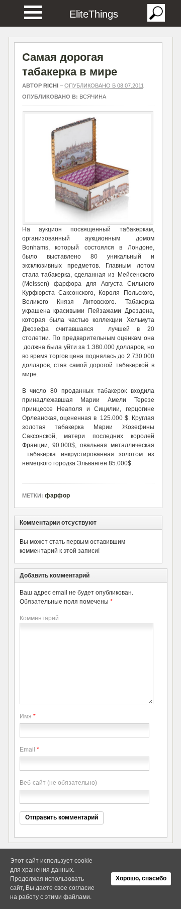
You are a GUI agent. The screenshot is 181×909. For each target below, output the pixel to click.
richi (50, 85)
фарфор (57, 495)
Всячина (92, 97)
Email (27, 749)
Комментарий (39, 618)
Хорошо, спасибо (141, 878)
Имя (26, 716)
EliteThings (93, 14)
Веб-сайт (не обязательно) (58, 782)
